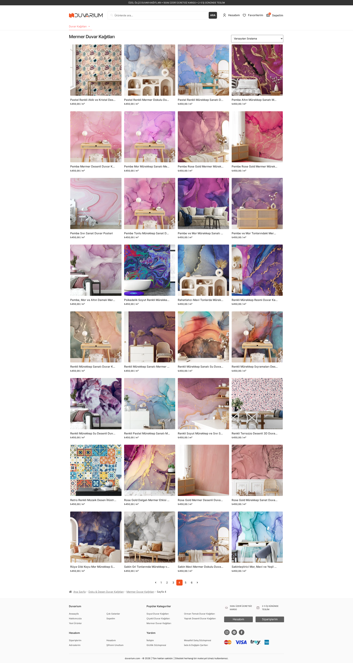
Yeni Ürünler (75, 623)
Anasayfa (74, 613)
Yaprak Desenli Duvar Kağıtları (200, 618)
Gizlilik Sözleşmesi (156, 645)
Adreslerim (75, 645)
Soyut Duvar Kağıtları (158, 613)
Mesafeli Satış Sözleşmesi (197, 640)
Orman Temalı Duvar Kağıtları (199, 613)
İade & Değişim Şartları (196, 645)
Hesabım (111, 640)
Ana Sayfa (79, 591)
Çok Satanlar (113, 613)
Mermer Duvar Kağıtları (140, 591)
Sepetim (110, 618)
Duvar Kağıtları (78, 26)
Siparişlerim (75, 640)
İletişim (150, 640)
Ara (212, 15)
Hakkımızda (75, 618)
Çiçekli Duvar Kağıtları (158, 618)
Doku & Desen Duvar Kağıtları (106, 591)
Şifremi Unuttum (115, 645)
